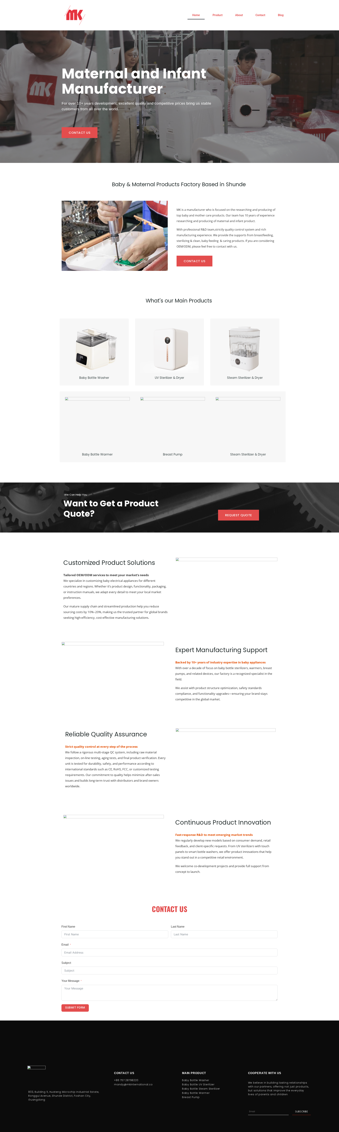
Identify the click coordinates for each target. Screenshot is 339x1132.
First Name (68, 926)
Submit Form (75, 1008)
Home (196, 15)
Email (65, 944)
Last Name (178, 926)
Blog (281, 15)
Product (217, 15)
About (239, 15)
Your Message (70, 980)
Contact (260, 15)
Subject (66, 962)
